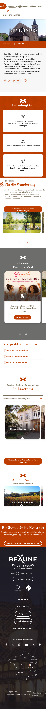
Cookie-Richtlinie (28, 693)
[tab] (21, 399)
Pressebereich (23, 606)
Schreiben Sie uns (23, 579)
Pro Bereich (23, 599)
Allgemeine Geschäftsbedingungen (15, 693)
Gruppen (23, 614)
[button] (40, 6)
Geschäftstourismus (23, 621)
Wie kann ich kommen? (23, 628)
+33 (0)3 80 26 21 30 (21, 573)
